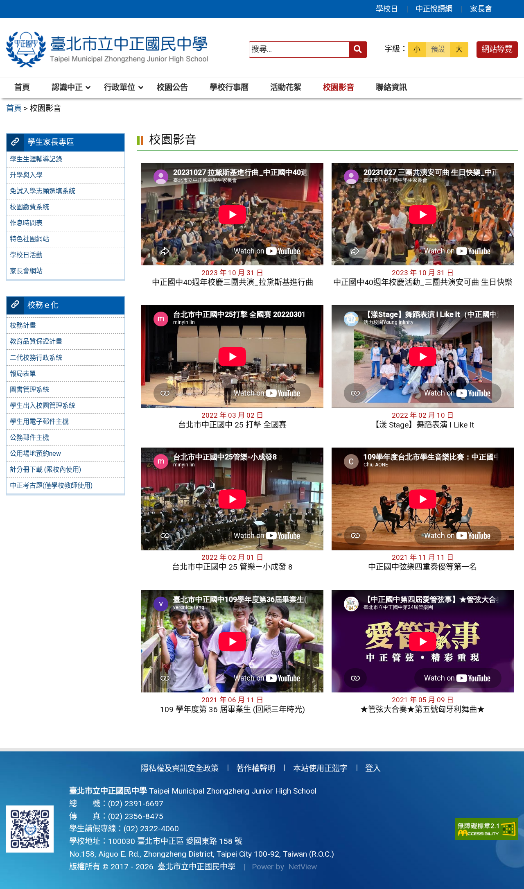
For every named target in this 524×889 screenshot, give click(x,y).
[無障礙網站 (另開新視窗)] (486, 829)
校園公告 (172, 87)
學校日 (387, 9)
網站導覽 (497, 49)
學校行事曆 (229, 87)
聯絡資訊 (391, 87)
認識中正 (67, 87)
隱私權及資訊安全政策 (180, 768)
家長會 (481, 9)
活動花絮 (285, 87)
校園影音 (338, 87)
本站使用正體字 (320, 768)
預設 (438, 49)
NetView (302, 866)
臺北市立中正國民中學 (194, 866)
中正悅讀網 (434, 9)
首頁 (22, 87)
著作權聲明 (255, 768)
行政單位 (119, 87)
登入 (373, 768)
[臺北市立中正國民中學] (108, 49)
